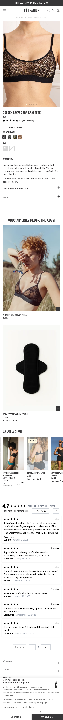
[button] (18, 120)
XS (5, 148)
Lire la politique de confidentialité (18, 707)
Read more (9, 537)
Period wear (20, 18)
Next (46, 647)
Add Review (42, 511)
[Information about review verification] (5, 511)
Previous (19, 647)
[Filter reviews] (56, 511)
